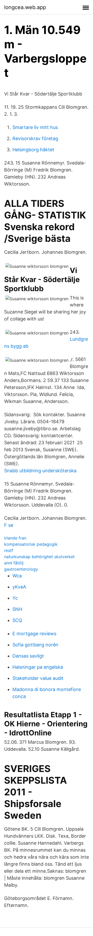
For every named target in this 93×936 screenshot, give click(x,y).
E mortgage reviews (34, 633)
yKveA (19, 587)
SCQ (17, 620)
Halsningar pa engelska (37, 667)
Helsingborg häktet (33, 149)
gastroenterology (21, 569)
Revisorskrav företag (35, 138)
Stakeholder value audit (38, 678)
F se (8, 525)
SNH (17, 609)
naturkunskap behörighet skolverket (39, 556)
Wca (17, 575)
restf (8, 550)
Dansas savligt (28, 656)
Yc (15, 598)
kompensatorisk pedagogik (31, 544)
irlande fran (15, 538)
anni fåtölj (14, 562)
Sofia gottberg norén (35, 644)
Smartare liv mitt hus (35, 127)
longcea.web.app (25, 7)
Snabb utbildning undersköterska (40, 470)
